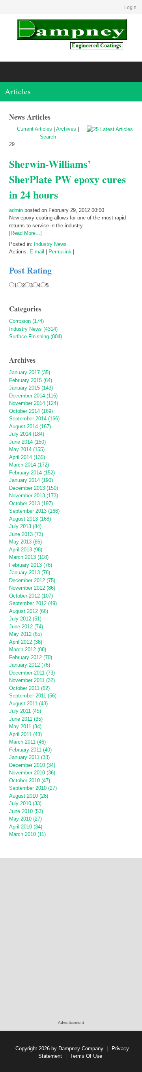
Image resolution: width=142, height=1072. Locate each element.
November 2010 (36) (32, 773)
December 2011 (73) (32, 673)
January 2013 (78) (29, 572)
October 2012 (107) (31, 596)
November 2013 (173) (33, 496)
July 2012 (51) (25, 619)
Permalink (60, 252)
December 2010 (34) (32, 765)
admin (16, 210)
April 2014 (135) (27, 457)
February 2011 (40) (30, 750)
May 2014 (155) (27, 449)
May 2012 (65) (25, 634)
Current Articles (34, 129)
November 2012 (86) (32, 588)
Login (130, 7)
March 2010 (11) (27, 834)
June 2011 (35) (26, 719)
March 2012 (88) (27, 649)
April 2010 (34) (25, 827)
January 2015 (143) (31, 388)
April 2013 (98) (25, 550)
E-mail (37, 252)
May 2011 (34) (25, 726)
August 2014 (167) (30, 426)
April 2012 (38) (25, 642)
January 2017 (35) (29, 372)
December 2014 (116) (33, 396)
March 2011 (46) (27, 742)
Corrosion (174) (26, 321)
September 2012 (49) (33, 603)
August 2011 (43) (28, 704)
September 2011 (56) (32, 696)
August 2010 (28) (28, 796)
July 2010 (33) (25, 803)
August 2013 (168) (30, 519)
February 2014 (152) (32, 473)
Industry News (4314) (33, 329)
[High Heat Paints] (71, 33)
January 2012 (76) (29, 665)
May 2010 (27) (25, 819)
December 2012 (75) (32, 580)
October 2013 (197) (31, 503)
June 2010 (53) (26, 811)
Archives (66, 129)
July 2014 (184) (26, 434)
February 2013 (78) (30, 565)
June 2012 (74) (26, 627)
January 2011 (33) (29, 757)
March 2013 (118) (29, 557)
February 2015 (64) (30, 380)
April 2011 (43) (25, 734)
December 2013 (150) (33, 488)
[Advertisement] (71, 947)
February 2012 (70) (30, 657)
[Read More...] (25, 233)
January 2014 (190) (31, 480)
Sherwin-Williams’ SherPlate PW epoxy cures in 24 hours (67, 179)
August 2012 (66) (28, 611)
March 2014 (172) (29, 465)
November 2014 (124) (33, 403)
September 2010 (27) (33, 788)
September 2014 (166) (34, 419)
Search (48, 137)
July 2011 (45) (25, 711)
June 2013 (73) (26, 534)
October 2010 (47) (29, 780)
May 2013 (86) (25, 542)
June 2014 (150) (27, 442)
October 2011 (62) (29, 688)
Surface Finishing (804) (35, 336)
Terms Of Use (86, 1056)
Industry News (50, 244)
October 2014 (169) (31, 411)
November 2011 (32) (32, 680)
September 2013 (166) (34, 511)
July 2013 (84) (25, 526)
